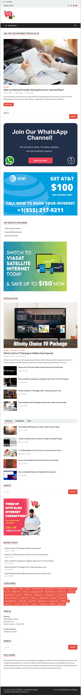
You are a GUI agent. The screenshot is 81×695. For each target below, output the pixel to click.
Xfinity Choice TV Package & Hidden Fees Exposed (28, 353)
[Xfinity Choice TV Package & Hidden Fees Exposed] (40, 304)
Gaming (71, 592)
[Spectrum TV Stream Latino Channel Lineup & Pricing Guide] (10, 367)
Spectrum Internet (11, 236)
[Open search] (75, 25)
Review (62, 598)
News (34, 598)
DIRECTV (16, 592)
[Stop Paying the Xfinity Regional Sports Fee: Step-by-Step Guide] (10, 403)
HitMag (74, 690)
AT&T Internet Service (12, 228)
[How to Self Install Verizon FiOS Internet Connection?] (10, 460)
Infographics (50, 595)
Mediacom (25, 598)
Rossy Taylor (19, 93)
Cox (7, 592)
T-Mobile (64, 601)
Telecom (8, 604)
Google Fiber (9, 595)
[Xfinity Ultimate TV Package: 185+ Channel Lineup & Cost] (10, 391)
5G (7, 589)
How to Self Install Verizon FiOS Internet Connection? (38, 460)
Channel (61, 589)
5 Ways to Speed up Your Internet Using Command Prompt (40, 439)
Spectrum (42, 601)
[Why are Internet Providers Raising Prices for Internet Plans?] (40, 62)
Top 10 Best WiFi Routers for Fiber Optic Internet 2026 (38, 427)
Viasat (34, 604)
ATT (14, 589)
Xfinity (23, 350)
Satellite (22, 601)
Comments (19, 421)
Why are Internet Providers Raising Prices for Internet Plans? (34, 89)
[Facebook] (68, 5)
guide (19, 595)
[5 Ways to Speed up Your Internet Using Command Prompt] (10, 439)
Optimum (43, 598)
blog (27, 589)
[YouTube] (76, 5)
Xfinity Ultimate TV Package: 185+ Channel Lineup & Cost (39, 391)
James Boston (21, 356)
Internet (6, 87)
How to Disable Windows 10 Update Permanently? (37, 472)
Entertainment (37, 592)
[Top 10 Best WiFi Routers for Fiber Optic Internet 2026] (10, 427)
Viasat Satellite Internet (13, 232)
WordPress (65, 690)
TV (19, 350)
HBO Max (28, 595)
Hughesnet (38, 595)
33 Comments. (29, 93)
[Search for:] (40, 491)
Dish (26, 592)
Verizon (25, 604)
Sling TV (32, 601)
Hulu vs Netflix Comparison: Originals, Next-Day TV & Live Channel (43, 379)
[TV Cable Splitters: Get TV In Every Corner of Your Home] (10, 450)
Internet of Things (11, 598)
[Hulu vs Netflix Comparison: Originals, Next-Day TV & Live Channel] (10, 379)
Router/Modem (10, 601)
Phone (53, 598)
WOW (53, 604)
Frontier (61, 592)
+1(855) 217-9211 (10, 632)
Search (6, 113)
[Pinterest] (73, 5)
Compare (72, 589)
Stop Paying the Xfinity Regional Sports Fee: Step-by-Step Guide (42, 402)
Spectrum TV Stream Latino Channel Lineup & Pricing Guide (40, 367)
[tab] (9, 421)
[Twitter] (71, 5)
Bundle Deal (37, 589)
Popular (8, 421)
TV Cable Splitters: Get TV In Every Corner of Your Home (39, 450)
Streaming (13, 350)
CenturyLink (49, 589)
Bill (21, 589)
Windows (43, 604)
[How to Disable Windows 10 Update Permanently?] (10, 472)
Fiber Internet (50, 592)
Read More (8, 104)
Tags (29, 421)
